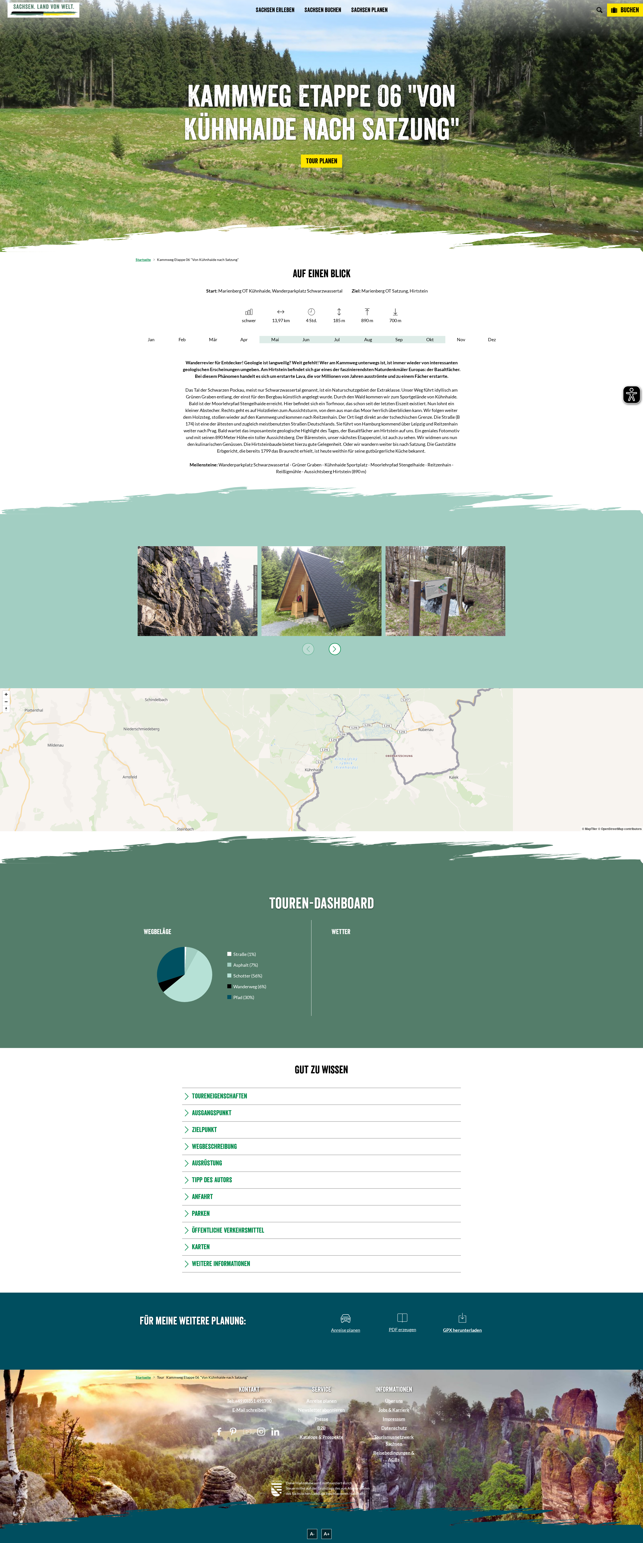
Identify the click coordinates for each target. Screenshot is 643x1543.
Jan (151, 339)
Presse (321, 1493)
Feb (182, 339)
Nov (461, 339)
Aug (368, 339)
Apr (244, 339)
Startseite (143, 259)
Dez (492, 339)
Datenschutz (394, 1502)
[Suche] (600, 10)
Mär (213, 339)
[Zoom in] (6, 694)
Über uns (394, 1475)
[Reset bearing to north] (6, 709)
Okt (430, 339)
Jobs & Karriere (394, 1484)
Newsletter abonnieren (321, 1484)
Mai (275, 339)
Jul (337, 339)
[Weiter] (335, 649)
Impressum (394, 1493)
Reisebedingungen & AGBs (393, 1530)
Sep (399, 339)
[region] (321, 759)
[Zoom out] (6, 701)
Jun (305, 339)
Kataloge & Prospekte (321, 1511)
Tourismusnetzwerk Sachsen (394, 1515)
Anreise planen (321, 1475)
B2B (321, 1502)
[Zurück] (308, 649)
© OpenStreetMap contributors (620, 828)
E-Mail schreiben (249, 1484)
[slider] (320, 902)
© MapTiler (589, 828)
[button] (321, 161)
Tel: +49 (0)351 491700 (249, 1475)
